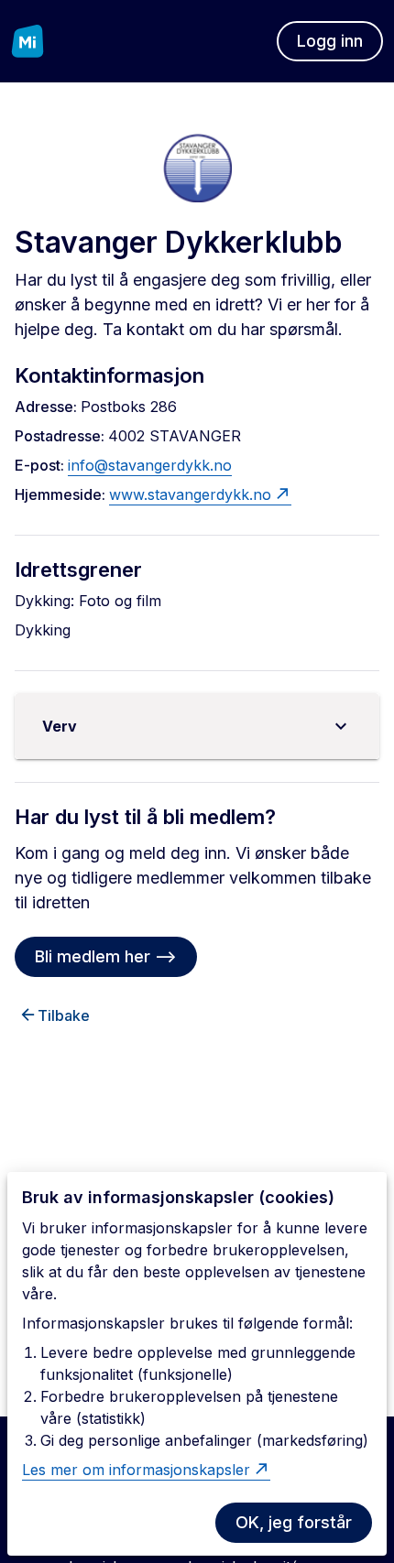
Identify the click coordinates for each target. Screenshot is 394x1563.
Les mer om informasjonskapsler (136, 1469)
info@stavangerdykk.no (150, 465)
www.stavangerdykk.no (190, 494)
